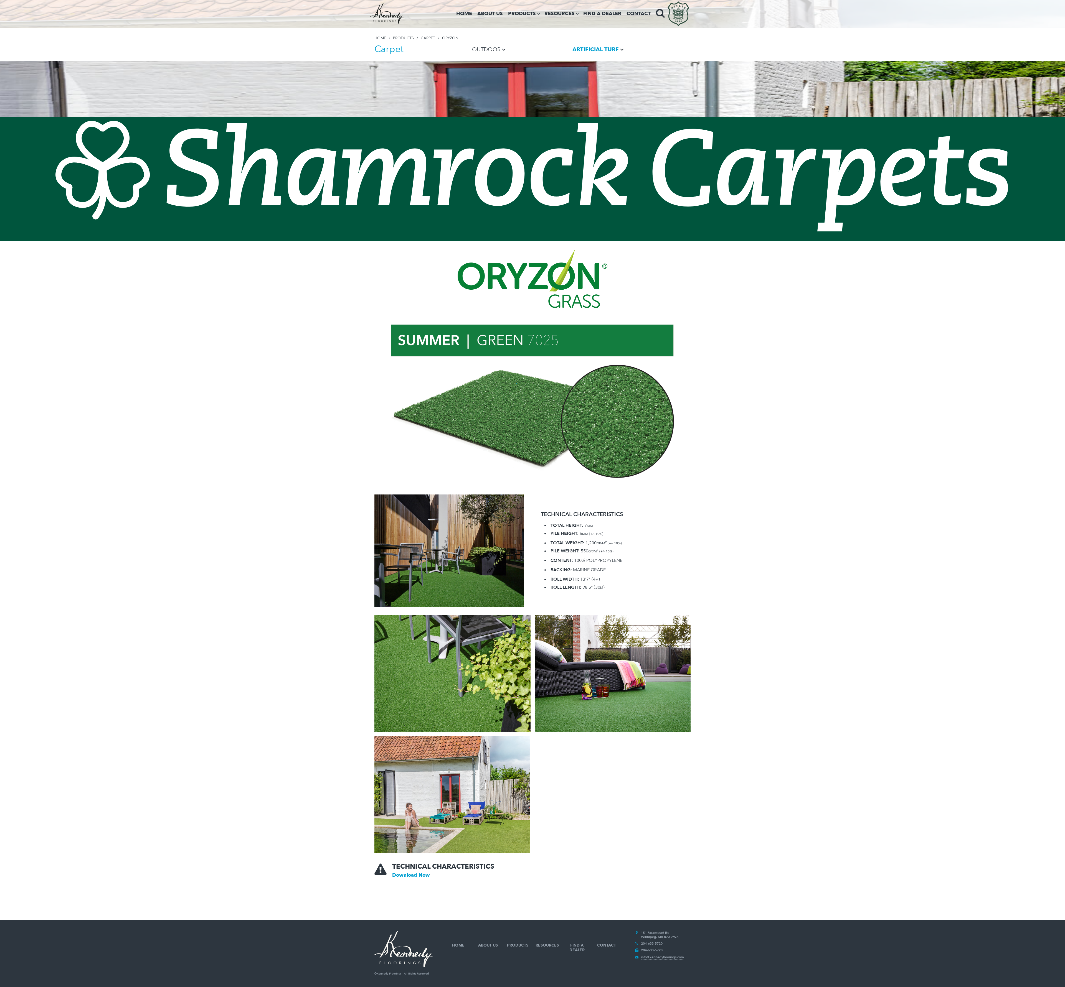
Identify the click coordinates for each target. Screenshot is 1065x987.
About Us (490, 13)
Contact (639, 13)
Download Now (411, 875)
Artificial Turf (595, 49)
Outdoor (486, 49)
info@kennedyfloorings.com (662, 957)
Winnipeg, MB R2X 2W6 (659, 937)
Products (522, 13)
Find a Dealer (602, 13)
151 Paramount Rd (655, 932)
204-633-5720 (652, 943)
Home (464, 13)
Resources (559, 13)
